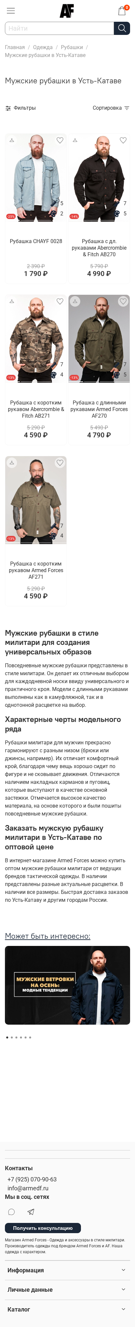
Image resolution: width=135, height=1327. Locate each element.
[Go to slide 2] (28, 217)
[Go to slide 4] (59, 217)
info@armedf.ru (28, 1188)
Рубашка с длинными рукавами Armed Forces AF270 (99, 409)
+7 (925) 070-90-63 (32, 1179)
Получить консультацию (43, 1228)
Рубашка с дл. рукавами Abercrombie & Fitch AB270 (99, 248)
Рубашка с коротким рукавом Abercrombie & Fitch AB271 (36, 409)
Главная (15, 47)
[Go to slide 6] (30, 1037)
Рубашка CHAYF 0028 (36, 241)
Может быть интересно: (47, 936)
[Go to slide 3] (43, 217)
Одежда (43, 47)
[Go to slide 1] (7, 1037)
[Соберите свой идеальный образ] (12, 140)
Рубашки (72, 47)
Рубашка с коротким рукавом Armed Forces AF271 (36, 570)
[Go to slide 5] (26, 1037)
